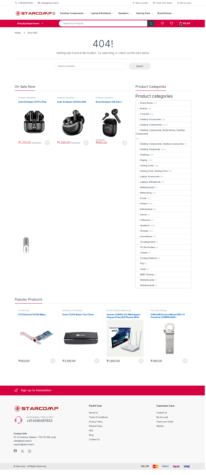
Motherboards (147, 187)
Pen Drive (155, 310)
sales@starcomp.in (50, 3)
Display (143, 160)
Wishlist (160, 426)
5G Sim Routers (147, 247)
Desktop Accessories (150, 119)
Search (139, 66)
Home (18, 32)
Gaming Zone (143, 13)
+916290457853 (25, 3)
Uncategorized (147, 242)
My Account (185, 3)
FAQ (91, 430)
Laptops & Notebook (150, 182)
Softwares (145, 220)
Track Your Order (164, 3)
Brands (143, 108)
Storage (144, 231)
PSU (142, 263)
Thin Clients (77, 310)
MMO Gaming (146, 274)
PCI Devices (23, 310)
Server (143, 214)
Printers (144, 203)
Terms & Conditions (98, 417)
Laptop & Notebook (101, 13)
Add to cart (47, 142)
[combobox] (103, 23)
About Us (93, 412)
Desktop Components (71, 13)
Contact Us (94, 439)
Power (143, 198)
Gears (143, 269)
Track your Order (164, 421)
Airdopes (22, 97)
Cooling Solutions (148, 258)
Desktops (145, 154)
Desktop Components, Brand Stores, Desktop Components (160, 132)
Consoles (144, 114)
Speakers (123, 13)
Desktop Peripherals (150, 149)
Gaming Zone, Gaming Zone (153, 171)
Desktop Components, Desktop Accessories (162, 144)
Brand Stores (165, 13)
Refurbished (146, 209)
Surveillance (146, 236)
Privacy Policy (96, 421)
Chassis (144, 252)
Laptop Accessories (150, 176)
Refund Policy (96, 426)
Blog (91, 435)
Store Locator (142, 3)
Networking (145, 192)
